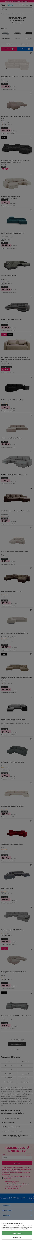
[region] (17, 1231)
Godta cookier (17, 1233)
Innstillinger (17, 1237)
